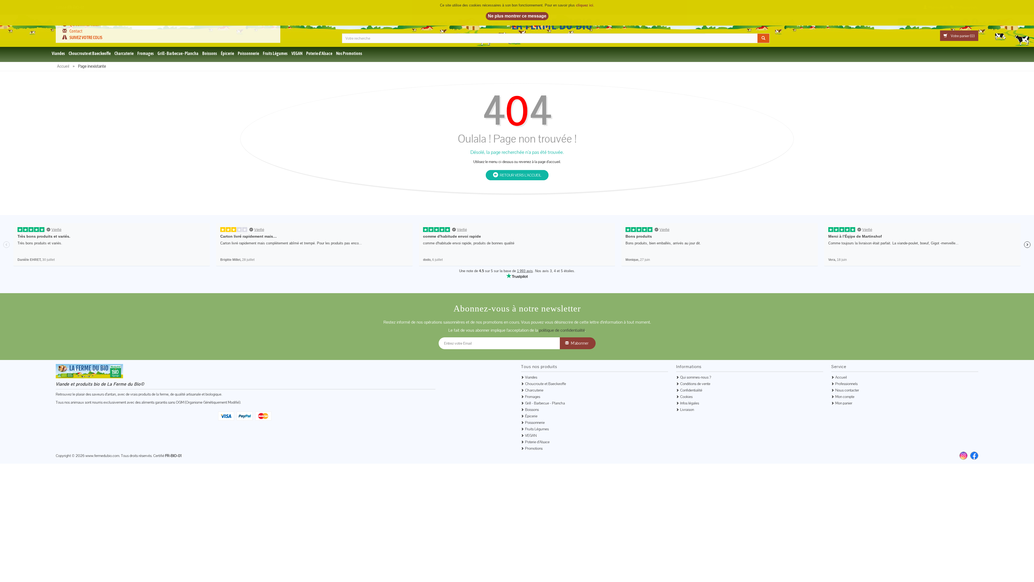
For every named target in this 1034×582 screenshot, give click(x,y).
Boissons (209, 53)
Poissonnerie (248, 53)
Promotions (534, 448)
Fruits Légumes (275, 53)
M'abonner (579, 343)
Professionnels (846, 383)
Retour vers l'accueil (519, 175)
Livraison (687, 409)
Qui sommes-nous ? (695, 377)
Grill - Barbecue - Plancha (178, 53)
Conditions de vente (695, 383)
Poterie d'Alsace (319, 53)
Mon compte (844, 396)
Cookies (686, 396)
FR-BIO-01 (173, 455)
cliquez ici (584, 5)
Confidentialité (691, 390)
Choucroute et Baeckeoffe (90, 53)
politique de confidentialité (562, 330)
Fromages (145, 53)
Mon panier (843, 403)
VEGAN (296, 53)
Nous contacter (847, 390)
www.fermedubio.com (102, 455)
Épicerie (227, 53)
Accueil (841, 377)
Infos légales (689, 403)
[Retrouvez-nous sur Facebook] (974, 456)
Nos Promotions (349, 53)
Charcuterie (124, 53)
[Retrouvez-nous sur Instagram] (963, 456)
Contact (75, 31)
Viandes (58, 53)
